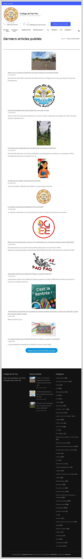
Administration (60, 378)
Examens (68, 30)
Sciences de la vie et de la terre (65, 522)
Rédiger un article (8, 3)
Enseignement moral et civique (65, 450)
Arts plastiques (60, 392)
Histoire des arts (60, 463)
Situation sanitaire (61, 528)
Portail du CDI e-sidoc (60, 24)
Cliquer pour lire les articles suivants (41, 350)
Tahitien (58, 532)
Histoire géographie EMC (63, 467)
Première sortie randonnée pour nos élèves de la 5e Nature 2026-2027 (32, 148)
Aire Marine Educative (62, 381)
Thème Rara (53, 554)
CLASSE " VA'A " (61, 409)
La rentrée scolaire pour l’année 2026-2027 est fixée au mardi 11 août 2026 (34, 339)
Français (58, 457)
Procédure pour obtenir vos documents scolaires (24, 181)
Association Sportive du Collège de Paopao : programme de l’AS (29, 274)
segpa (57, 525)
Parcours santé (60, 504)
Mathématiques (60, 481)
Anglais (58, 385)
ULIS (57, 539)
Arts (57, 388)
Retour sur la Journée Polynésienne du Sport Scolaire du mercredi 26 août (33, 73)
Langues (58, 470)
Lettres (58, 477)
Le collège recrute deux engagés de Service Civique (25, 207)
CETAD (58, 402)
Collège (14, 30)
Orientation (26, 30)
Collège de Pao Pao (29, 13)
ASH (7, 31)
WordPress (68, 554)
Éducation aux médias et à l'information (67, 437)
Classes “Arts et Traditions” (64, 416)
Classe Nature (60, 413)
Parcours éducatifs (61, 501)
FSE (61, 30)
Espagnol (58, 453)
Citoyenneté (59, 406)
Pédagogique (38, 30)
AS (48, 30)
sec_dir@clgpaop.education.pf (36, 25)
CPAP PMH (59, 426)
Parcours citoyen (61, 491)
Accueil (6, 30)
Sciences (58, 518)
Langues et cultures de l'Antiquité (65, 474)
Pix (57, 515)
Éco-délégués (60, 433)
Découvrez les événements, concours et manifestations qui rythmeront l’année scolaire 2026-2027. (41, 242)
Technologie (59, 535)
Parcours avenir (60, 488)
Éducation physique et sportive (65, 446)
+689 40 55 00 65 (12, 25)
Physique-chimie (60, 511)
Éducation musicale (61, 443)
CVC (14, 31)
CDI (57, 399)
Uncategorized (60, 542)
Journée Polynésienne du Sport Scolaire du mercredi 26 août (28, 110)
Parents (54, 30)
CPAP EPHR (59, 423)
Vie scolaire (59, 546)
